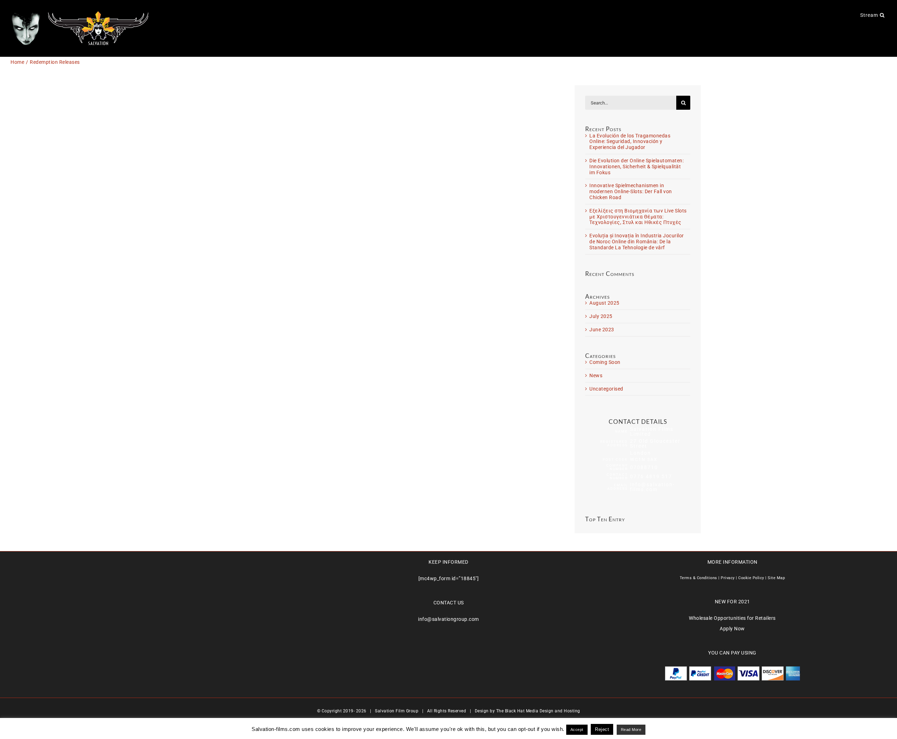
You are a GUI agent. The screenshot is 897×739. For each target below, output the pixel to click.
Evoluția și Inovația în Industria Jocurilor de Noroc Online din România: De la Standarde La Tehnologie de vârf (636, 241)
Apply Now (732, 628)
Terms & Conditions (698, 578)
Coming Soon (605, 362)
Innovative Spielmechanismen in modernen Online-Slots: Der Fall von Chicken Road (630, 191)
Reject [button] (602, 729)
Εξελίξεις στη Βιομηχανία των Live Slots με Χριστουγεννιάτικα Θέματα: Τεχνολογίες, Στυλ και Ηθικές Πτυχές (638, 216)
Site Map (776, 578)
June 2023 (601, 329)
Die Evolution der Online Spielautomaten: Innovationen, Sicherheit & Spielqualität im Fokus (636, 166)
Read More (631, 729)
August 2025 (604, 303)
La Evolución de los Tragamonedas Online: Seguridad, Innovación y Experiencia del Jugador (629, 141)
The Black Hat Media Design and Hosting (538, 711)
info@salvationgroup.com (448, 619)
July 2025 (600, 316)
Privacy (728, 578)
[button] (882, 14)
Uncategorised (606, 389)
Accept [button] (576, 729)
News (595, 375)
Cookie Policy (751, 578)
